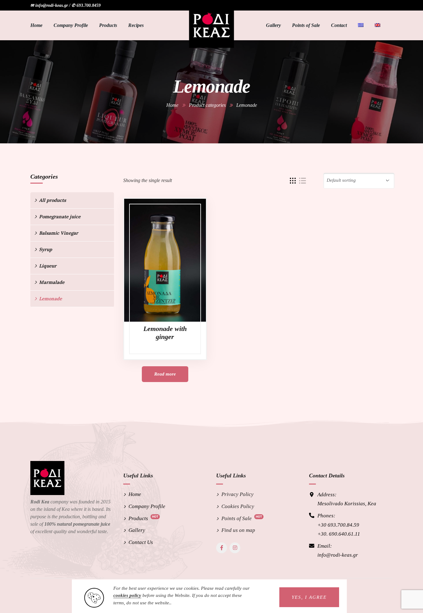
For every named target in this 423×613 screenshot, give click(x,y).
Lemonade (50, 299)
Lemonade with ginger (165, 333)
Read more (165, 374)
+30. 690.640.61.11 (338, 534)
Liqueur (47, 266)
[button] (309, 597)
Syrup (45, 249)
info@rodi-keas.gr (337, 555)
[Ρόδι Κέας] (211, 25)
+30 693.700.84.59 (338, 525)
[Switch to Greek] (361, 25)
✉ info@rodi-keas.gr (49, 5)
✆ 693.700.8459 (86, 5)
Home (172, 105)
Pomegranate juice (60, 217)
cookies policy (127, 595)
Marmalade (51, 282)
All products (52, 200)
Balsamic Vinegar (58, 233)
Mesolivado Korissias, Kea (346, 503)
